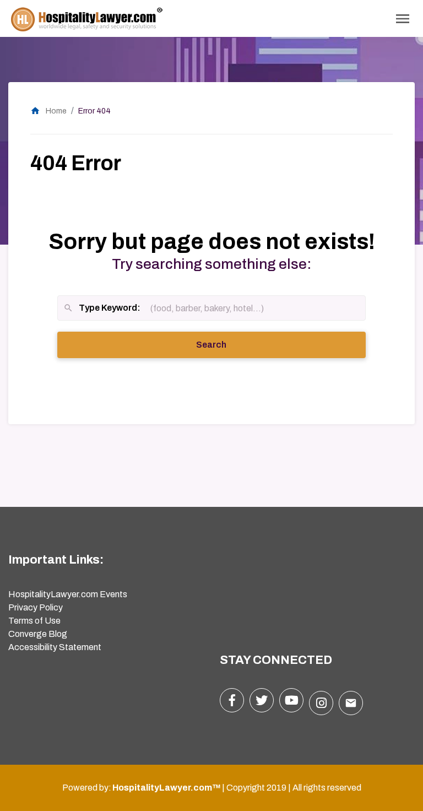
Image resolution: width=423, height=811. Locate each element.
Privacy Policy (35, 607)
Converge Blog (37, 634)
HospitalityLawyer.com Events (67, 594)
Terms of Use (34, 620)
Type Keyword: (101, 309)
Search (226, 344)
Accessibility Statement (54, 647)
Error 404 (94, 111)
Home (48, 111)
